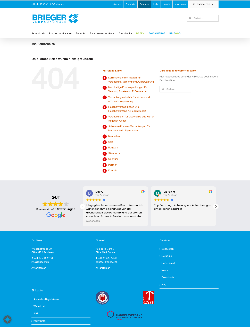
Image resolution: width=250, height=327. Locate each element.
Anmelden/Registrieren (46, 299)
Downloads (168, 278)
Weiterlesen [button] (93, 221)
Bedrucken (168, 249)
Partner (112, 165)
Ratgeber (113, 148)
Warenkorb (40, 307)
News (165, 270)
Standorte (114, 154)
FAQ (164, 285)
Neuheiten (114, 136)
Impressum (40, 321)
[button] (215, 206)
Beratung (167, 256)
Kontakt (112, 171)
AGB (36, 314)
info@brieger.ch (57, 4)
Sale (110, 142)
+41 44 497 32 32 (43, 259)
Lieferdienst (168, 263)
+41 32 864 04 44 (107, 259)
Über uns (113, 159)
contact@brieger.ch (107, 262)
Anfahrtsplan (38, 268)
